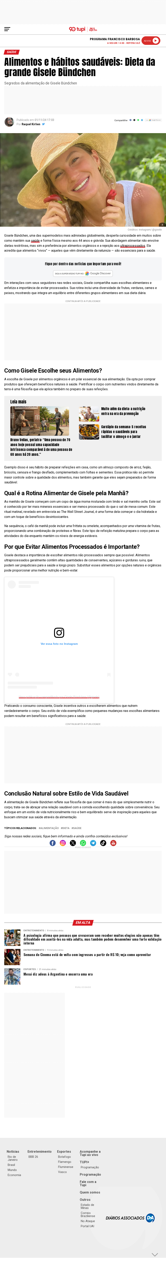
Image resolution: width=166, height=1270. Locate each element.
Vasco (62, 1172)
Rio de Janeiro (13, 1158)
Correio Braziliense (88, 1214)
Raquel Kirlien (31, 124)
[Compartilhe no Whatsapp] (138, 121)
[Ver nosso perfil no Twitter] (73, 845)
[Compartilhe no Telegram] (142, 121)
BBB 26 (33, 1157)
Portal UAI (87, 1226)
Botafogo (64, 1157)
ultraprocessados (132, 246)
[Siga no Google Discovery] (153, 122)
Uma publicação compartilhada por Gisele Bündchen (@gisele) (59, 696)
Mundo (12, 1170)
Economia (14, 1175)
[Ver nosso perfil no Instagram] (63, 845)
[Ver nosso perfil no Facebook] (53, 845)
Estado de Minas (87, 1206)
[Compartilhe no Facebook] (130, 121)
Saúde (77, 828)
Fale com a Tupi (88, 1183)
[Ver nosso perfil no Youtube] (113, 845)
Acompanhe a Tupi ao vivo (90, 1153)
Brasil (11, 1165)
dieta (65, 828)
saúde (35, 241)
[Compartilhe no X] (134, 121)
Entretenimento (40, 1152)
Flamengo (64, 1162)
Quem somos (90, 1192)
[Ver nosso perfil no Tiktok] (103, 845)
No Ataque (88, 1221)
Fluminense (65, 1167)
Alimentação (49, 828)
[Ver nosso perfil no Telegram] (93, 845)
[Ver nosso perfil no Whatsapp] (83, 845)
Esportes (64, 1152)
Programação (90, 1167)
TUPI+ (84, 1162)
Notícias (13, 1152)
